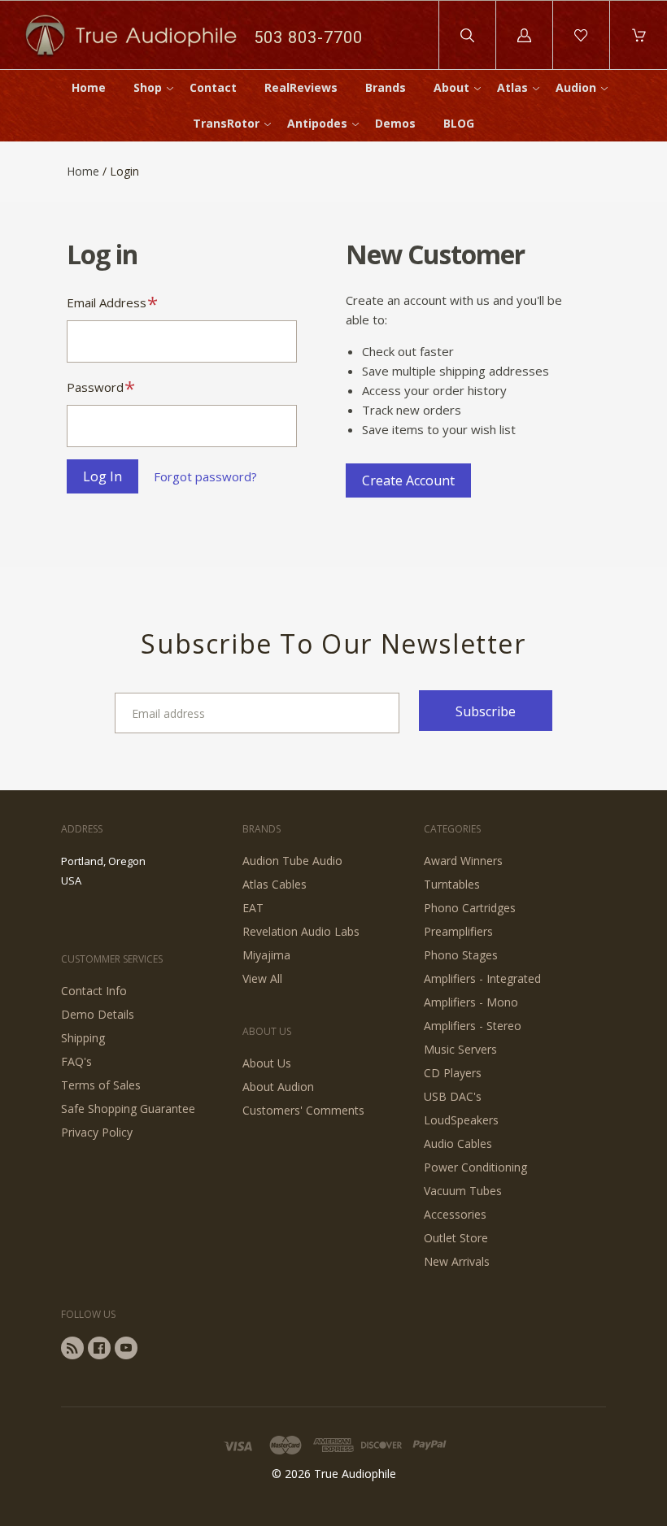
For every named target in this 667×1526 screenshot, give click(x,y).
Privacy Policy (97, 1132)
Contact (213, 87)
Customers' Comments (303, 1110)
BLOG (458, 123)
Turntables (452, 884)
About (451, 87)
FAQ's (76, 1061)
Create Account (408, 480)
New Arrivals (457, 1261)
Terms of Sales (101, 1085)
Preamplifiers (458, 931)
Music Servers (460, 1049)
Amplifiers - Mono (471, 1002)
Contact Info (94, 990)
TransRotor (226, 123)
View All (262, 978)
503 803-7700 (308, 37)
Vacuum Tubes (463, 1190)
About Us (266, 1063)
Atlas (512, 87)
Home (89, 87)
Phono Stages (461, 955)
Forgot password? (205, 476)
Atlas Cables (274, 884)
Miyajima (266, 955)
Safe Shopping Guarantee (128, 1108)
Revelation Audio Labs (301, 931)
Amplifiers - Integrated (482, 978)
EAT (253, 907)
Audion (576, 87)
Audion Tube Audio (292, 860)
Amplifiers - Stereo (472, 1025)
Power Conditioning (475, 1167)
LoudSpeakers (461, 1120)
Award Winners (463, 860)
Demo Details (97, 1014)
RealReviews (301, 87)
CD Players (453, 1072)
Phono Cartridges (470, 907)
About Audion (278, 1086)
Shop (147, 87)
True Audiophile (355, 1473)
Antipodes (317, 123)
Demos (395, 123)
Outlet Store (456, 1238)
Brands (385, 87)
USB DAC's (453, 1096)
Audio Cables (458, 1143)
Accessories (455, 1214)
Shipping (83, 1038)
